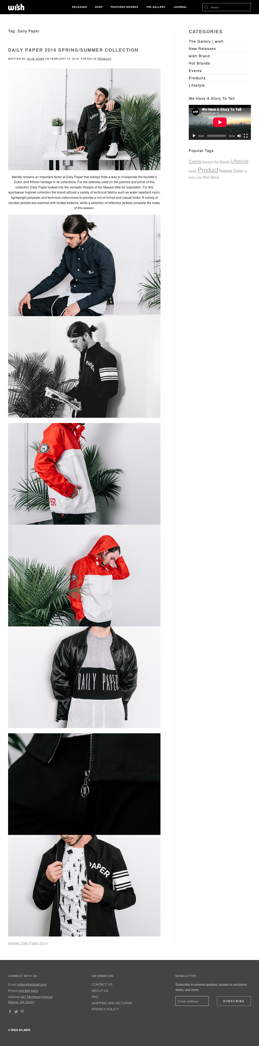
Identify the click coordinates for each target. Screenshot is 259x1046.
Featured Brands (124, 7)
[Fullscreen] (246, 136)
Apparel (13, 943)
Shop (99, 7)
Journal (180, 7)
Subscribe (234, 1001)
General (207, 161)
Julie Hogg (35, 58)
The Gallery (156, 7)
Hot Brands (221, 161)
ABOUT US (100, 990)
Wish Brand (211, 176)
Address (14, 996)
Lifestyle (239, 160)
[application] (220, 122)
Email (12, 984)
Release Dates (231, 170)
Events (195, 161)
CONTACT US (102, 984)
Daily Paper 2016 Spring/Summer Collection (73, 50)
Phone (13, 990)
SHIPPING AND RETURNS (112, 1003)
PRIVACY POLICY (105, 1009)
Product (104, 58)
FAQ (95, 996)
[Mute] (239, 136)
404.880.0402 (28, 990)
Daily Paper (29, 943)
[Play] (194, 136)
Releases (79, 7)
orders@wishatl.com (32, 984)
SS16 (43, 943)
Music (193, 171)
